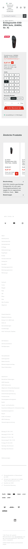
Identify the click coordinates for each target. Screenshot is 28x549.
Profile (3, 255)
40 (17, 78)
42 (11, 81)
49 (17, 88)
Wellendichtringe (6, 250)
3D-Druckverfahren (7, 343)
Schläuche (4, 261)
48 (11, 88)
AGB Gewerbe (5, 382)
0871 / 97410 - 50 (9, 216)
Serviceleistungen (6, 325)
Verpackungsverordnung (8, 422)
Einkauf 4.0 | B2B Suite (8, 320)
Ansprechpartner (6, 314)
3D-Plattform (5, 340)
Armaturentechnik (6, 258)
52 (17, 91)
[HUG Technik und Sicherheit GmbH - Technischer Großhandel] (10, 7)
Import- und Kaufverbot (8, 405)
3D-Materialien (6, 346)
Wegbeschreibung (6, 317)
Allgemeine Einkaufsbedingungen (11, 388)
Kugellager (4, 252)
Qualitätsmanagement (7, 410)
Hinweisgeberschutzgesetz (9, 399)
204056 (20, 98)
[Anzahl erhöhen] (18, 103)
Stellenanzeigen (6, 458)
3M (2, 293)
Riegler (3, 288)
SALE (3, 235)
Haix (3, 299)
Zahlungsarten (5, 358)
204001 (7, 98)
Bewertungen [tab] (7, 195)
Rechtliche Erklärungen (8, 379)
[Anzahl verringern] (5, 103)
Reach (3, 413)
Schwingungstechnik (7, 267)
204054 (14, 98)
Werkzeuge (5, 272)
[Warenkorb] (24, 7)
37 (17, 75)
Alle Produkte (5, 302)
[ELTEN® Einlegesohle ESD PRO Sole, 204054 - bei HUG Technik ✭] (14, 42)
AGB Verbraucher (6, 385)
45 (11, 85)
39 (11, 78)
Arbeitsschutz (5, 238)
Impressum (5, 376)
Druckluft (4, 264)
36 (11, 75)
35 (6, 75)
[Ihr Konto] (17, 7)
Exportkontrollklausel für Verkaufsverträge (13, 408)
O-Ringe (4, 247)
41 (6, 81)
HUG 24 (4, 323)
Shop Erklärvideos (6, 367)
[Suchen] (24, 16)
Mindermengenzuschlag (8, 364)
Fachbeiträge (5, 328)
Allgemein (4, 305)
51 (11, 91)
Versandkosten (6, 355)
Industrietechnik (6, 241)
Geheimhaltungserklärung (9, 393)
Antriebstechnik (6, 244)
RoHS (3, 402)
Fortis (3, 285)
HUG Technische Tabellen (8, 331)
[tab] (13, 187)
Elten (3, 296)
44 (6, 85)
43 (17, 81)
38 (6, 78)
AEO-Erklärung (6, 419)
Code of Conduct (6, 416)
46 (17, 85)
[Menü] (3, 7)
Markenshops (6, 279)
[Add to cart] (16, 173)
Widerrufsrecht (6, 361)
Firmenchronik (5, 396)
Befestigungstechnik (7, 270)
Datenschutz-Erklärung (8, 390)
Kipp (3, 290)
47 (6, 88)
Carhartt (4, 282)
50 (6, 91)
